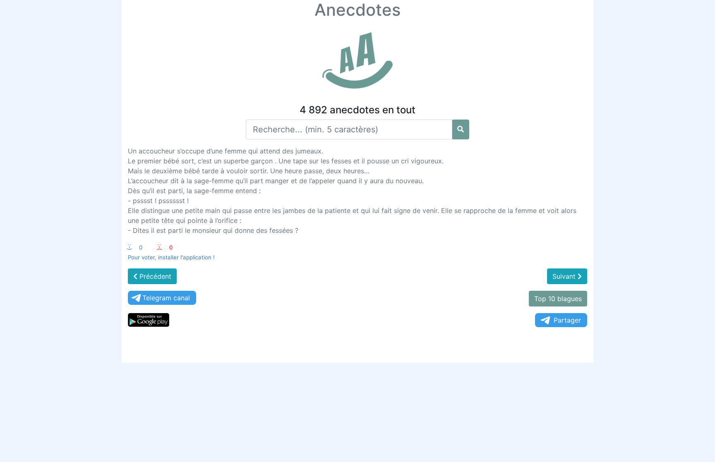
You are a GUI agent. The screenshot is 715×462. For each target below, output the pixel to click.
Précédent (154, 276)
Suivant (565, 276)
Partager (567, 320)
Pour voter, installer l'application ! (171, 257)
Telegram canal (166, 298)
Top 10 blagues (558, 298)
